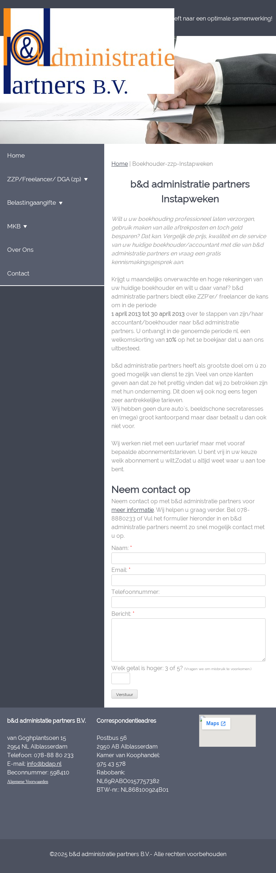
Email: (120, 570)
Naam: (121, 548)
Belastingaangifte (31, 202)
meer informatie (132, 509)
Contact (18, 273)
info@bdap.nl (44, 763)
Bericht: (122, 613)
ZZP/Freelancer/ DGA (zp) (44, 179)
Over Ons (20, 249)
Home (119, 163)
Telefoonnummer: (135, 591)
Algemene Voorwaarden (27, 781)
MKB (13, 226)
